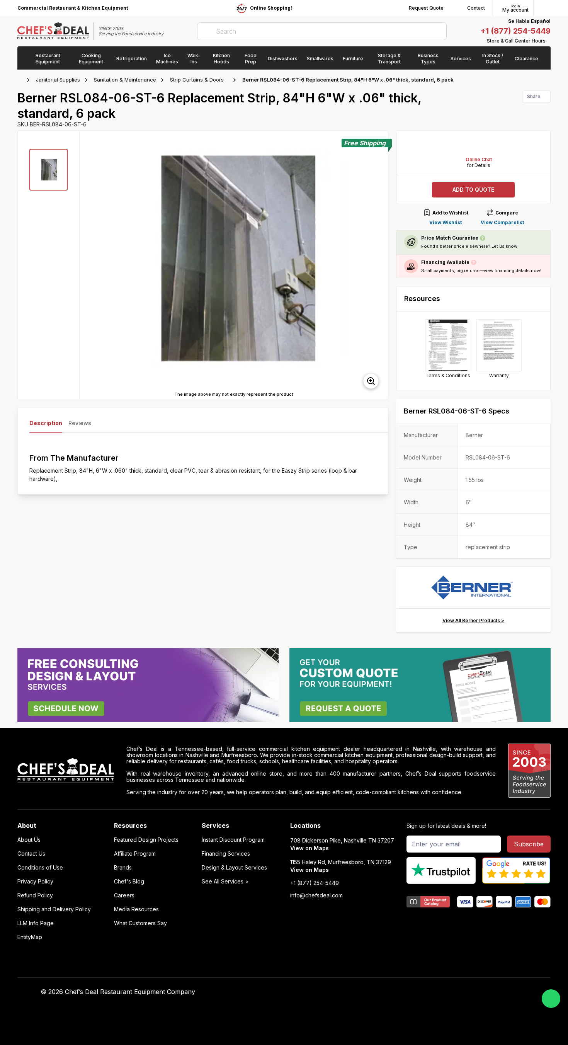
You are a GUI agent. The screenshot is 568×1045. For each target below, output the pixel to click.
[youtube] (391, 992)
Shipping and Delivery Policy (54, 909)
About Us (29, 840)
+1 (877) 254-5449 (515, 31)
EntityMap (29, 937)
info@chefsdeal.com (316, 895)
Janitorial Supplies (58, 80)
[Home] (21, 80)
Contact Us (31, 854)
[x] (406, 992)
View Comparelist (502, 222)
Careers (124, 895)
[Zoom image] (371, 381)
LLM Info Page (35, 923)
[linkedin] (421, 992)
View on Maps (309, 848)
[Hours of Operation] (548, 41)
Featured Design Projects (146, 840)
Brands (123, 868)
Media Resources (136, 909)
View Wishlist (445, 222)
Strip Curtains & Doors (197, 80)
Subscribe (529, 844)
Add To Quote (473, 189)
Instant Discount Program (233, 840)
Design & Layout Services (234, 868)
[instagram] (436, 992)
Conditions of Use (40, 868)
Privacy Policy (35, 881)
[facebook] (376, 992)
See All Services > (225, 881)
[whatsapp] (551, 998)
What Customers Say (140, 923)
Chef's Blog (129, 881)
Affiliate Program (135, 854)
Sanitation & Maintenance (125, 80)
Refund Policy (35, 895)
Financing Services (226, 854)
